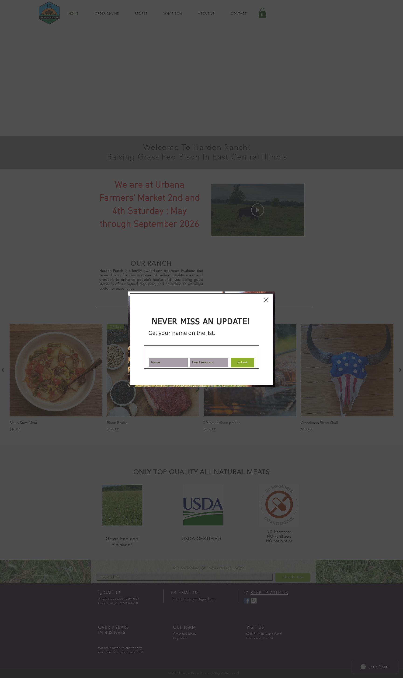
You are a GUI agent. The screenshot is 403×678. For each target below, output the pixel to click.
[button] (266, 300)
